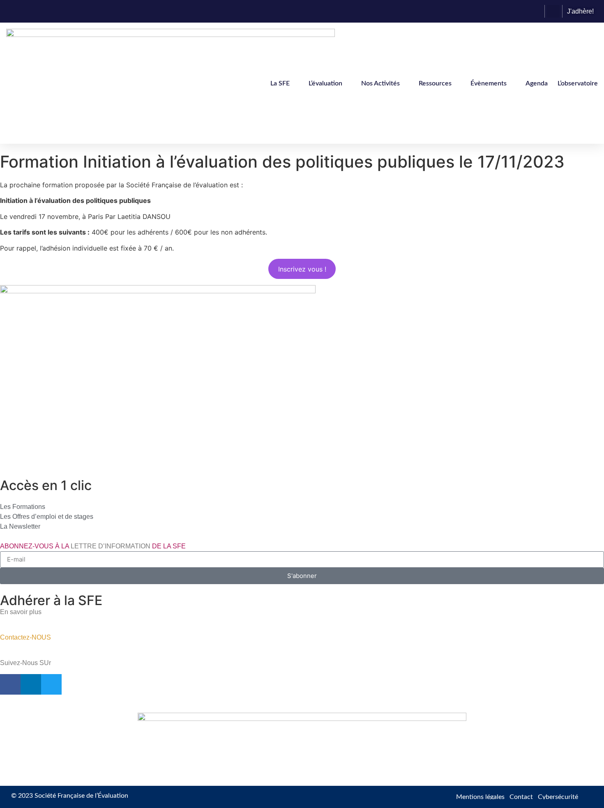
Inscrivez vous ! (302, 269)
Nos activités (380, 83)
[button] (553, 11)
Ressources (435, 83)
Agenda (537, 83)
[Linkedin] (31, 684)
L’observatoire (578, 83)
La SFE (280, 83)
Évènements (488, 83)
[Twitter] (51, 684)
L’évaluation (325, 83)
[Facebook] (10, 684)
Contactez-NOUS (25, 637)
